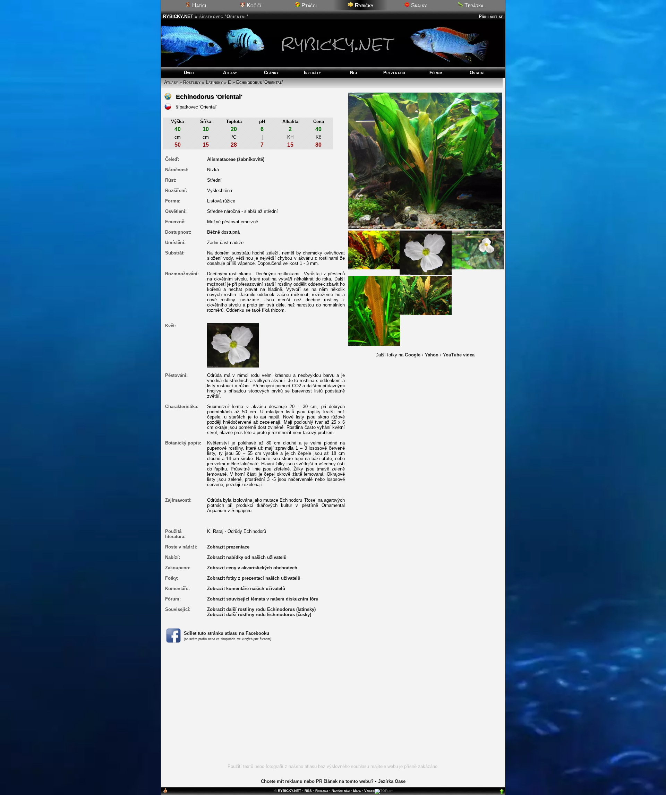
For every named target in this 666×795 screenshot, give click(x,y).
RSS (308, 791)
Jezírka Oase (391, 781)
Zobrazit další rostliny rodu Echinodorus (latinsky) (261, 609)
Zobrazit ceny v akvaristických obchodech (252, 567)
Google (412, 354)
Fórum (435, 72)
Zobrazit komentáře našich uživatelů (246, 588)
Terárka (473, 5)
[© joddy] (426, 252)
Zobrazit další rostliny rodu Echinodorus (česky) (259, 614)
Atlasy (230, 72)
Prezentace (394, 72)
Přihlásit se (491, 16)
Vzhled (369, 791)
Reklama (321, 791)
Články (271, 72)
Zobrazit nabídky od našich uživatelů (247, 557)
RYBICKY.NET (178, 16)
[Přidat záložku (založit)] (165, 792)
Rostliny (191, 82)
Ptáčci (308, 5)
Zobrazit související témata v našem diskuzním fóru (262, 599)
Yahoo (431, 354)
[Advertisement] (333, 707)
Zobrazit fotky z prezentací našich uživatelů (253, 578)
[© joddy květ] (478, 249)
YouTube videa (459, 354)
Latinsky (214, 82)
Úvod (189, 72)
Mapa (357, 791)
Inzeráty (312, 72)
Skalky (418, 5)
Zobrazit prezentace (228, 547)
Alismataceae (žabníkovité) (235, 159)
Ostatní (477, 72)
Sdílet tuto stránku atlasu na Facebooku (226, 633)
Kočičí (253, 5)
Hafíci (198, 5)
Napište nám (341, 791)
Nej (353, 72)
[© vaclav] (374, 249)
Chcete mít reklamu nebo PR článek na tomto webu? (317, 781)
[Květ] (233, 344)
